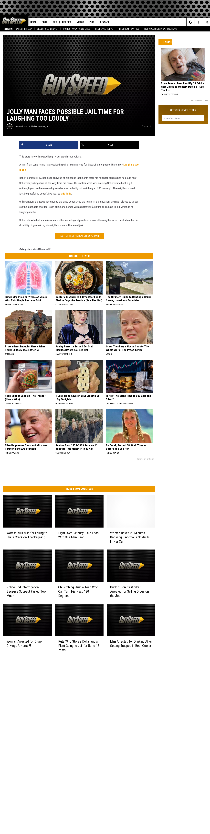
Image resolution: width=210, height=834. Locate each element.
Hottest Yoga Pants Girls (76, 29)
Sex (55, 22)
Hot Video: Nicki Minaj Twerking (160, 29)
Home (33, 22)
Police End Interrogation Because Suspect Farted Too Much (26, 591)
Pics (91, 22)
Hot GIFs (66, 22)
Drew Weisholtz (20, 126)
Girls (45, 22)
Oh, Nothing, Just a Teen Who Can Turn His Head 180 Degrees (78, 591)
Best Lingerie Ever (104, 29)
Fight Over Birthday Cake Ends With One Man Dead (78, 535)
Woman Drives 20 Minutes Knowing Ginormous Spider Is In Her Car (130, 537)
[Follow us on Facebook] (199, 22)
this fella (66, 193)
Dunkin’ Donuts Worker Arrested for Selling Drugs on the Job (129, 591)
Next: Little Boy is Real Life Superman (79, 236)
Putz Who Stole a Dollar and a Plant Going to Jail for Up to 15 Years (78, 645)
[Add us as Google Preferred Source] (191, 22)
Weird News (39, 249)
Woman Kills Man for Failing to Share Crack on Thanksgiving (27, 535)
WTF (48, 249)
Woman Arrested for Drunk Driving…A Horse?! (24, 643)
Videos (80, 22)
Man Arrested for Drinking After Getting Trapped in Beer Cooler (131, 643)
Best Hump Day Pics (129, 29)
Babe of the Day (24, 29)
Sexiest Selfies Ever (47, 29)
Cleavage (104, 22)
